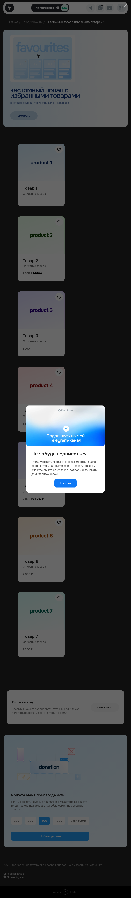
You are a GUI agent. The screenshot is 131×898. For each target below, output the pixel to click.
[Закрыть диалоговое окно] (125, 5)
